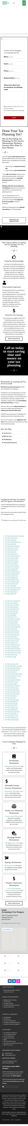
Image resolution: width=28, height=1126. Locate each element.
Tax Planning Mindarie (11, 578)
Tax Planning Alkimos (11, 538)
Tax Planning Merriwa (11, 576)
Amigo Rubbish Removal (15, 731)
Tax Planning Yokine (11, 672)
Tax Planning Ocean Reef (12, 712)
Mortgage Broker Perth (12, 843)
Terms (12, 1119)
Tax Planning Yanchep (11, 611)
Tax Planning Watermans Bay (13, 666)
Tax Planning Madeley (11, 570)
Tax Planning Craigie (11, 684)
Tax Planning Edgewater (12, 690)
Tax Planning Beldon (11, 678)
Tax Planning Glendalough (12, 627)
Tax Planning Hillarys (11, 696)
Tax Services (7, 433)
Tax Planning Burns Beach (12, 680)
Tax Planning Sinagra (11, 592)
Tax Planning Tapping (11, 603)
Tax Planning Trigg (10, 657)
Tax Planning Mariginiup (12, 574)
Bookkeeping (8, 439)
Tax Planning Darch (10, 552)
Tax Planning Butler (10, 544)
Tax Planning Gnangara (12, 558)
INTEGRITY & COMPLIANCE (9, 1014)
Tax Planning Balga (10, 615)
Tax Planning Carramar (11, 548)
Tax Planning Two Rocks (12, 605)
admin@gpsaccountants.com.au (11, 923)
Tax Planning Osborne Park (13, 651)
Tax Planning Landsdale (12, 568)
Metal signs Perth (10, 865)
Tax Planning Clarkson (11, 550)
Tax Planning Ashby (10, 540)
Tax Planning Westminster (13, 668)
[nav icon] (14, 3)
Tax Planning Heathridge (12, 694)
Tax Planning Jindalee (11, 564)
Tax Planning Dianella (11, 623)
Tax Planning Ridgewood (12, 590)
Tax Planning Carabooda (12, 546)
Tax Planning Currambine (12, 686)
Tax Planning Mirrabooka (12, 645)
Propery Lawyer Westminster (14, 816)
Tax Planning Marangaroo (12, 572)
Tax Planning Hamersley (12, 631)
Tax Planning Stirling (11, 655)
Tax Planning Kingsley (11, 704)
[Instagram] (18, 981)
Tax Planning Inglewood (12, 635)
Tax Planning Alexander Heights (14, 536)
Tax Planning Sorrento (11, 716)
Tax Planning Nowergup (12, 582)
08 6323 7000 (8, 1053)
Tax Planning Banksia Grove (13, 542)
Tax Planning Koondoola (12, 566)
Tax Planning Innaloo (11, 637)
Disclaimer (18, 1119)
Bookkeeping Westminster (13, 766)
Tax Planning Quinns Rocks (13, 588)
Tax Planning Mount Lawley (13, 676)
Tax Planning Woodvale (12, 719)
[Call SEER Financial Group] (24, 3)
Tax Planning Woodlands (12, 670)
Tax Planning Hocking (11, 560)
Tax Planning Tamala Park (12, 601)
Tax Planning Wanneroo (12, 609)
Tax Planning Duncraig (11, 688)
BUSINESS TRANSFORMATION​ (10, 997)
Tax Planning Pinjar (10, 586)
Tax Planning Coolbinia (11, 621)
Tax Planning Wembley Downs (14, 674)
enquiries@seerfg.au (10, 1055)
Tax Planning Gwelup (11, 629)
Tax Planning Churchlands (12, 619)
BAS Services (8, 436)
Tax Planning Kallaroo (11, 702)
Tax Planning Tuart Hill (11, 664)
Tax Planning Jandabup (11, 562)
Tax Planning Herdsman (12, 633)
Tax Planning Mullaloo (11, 710)
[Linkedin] (14, 981)
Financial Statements (10, 442)
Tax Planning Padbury (11, 714)
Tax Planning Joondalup (12, 700)
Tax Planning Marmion (11, 708)
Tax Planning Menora (11, 643)
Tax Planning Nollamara (12, 647)
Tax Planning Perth (10, 594)
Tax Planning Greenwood (12, 692)
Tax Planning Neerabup (12, 580)
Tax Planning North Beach (12, 649)
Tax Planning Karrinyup (12, 641)
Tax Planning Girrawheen (12, 556)
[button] (14, 433)
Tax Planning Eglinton (11, 554)
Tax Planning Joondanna (12, 639)
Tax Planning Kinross (11, 706)
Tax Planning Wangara (11, 607)
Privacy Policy (5, 1119)
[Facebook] (10, 981)
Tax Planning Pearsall (11, 584)
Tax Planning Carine (11, 617)
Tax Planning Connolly (11, 682)
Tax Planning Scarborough (13, 653)
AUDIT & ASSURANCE (8, 987)
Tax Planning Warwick (11, 717)
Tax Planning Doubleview (12, 625)
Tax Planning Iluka (10, 698)
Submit (14, 117)
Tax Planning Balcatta (11, 613)
